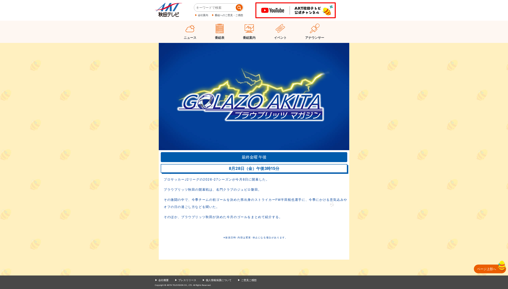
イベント (280, 38)
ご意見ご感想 (249, 280)
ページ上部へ (486, 269)
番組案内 (249, 38)
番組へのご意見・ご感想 (229, 15)
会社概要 (163, 280)
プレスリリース (187, 280)
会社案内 (203, 15)
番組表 (219, 38)
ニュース (190, 38)
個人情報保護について (219, 280)
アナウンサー (314, 38)
